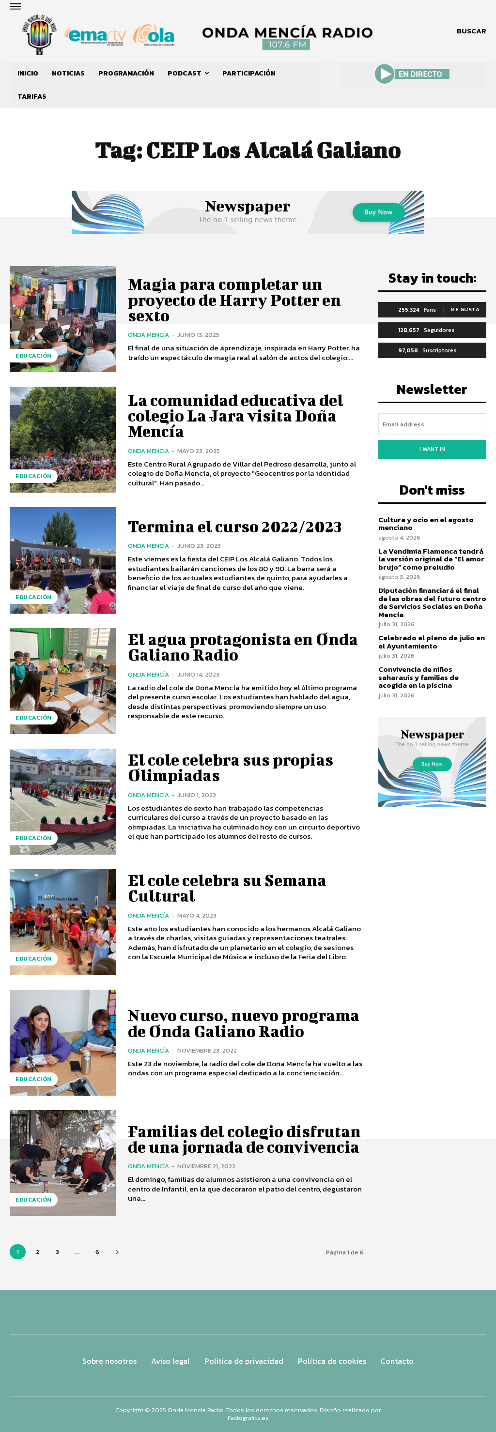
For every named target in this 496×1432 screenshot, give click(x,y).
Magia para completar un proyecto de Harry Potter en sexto (234, 299)
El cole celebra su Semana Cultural (227, 887)
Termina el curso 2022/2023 (235, 526)
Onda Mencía (148, 334)
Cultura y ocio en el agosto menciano (426, 523)
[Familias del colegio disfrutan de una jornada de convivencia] (63, 1163)
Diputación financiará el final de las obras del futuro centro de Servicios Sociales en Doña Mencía (432, 602)
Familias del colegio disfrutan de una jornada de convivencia (244, 1139)
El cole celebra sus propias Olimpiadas (230, 767)
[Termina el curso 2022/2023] (63, 560)
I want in (432, 449)
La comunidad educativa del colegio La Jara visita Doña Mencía (235, 415)
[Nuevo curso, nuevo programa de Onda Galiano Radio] (63, 1043)
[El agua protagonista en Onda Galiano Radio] (63, 681)
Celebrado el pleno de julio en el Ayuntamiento (431, 641)
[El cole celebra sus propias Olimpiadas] (63, 802)
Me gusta (465, 309)
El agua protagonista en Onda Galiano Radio (243, 646)
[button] (471, 31)
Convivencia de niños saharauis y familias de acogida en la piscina (418, 677)
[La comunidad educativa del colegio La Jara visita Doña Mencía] (63, 440)
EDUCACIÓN (34, 355)
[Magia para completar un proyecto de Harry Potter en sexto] (63, 319)
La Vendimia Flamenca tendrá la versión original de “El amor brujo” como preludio (431, 559)
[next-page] (117, 1251)
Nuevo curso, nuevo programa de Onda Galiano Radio (243, 1023)
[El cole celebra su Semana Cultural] (63, 922)
